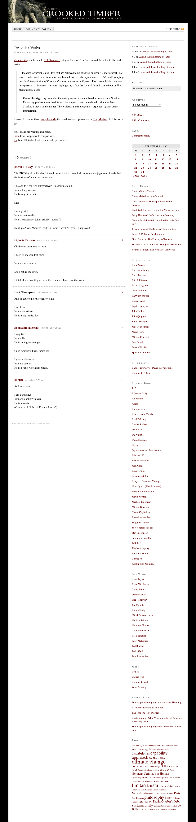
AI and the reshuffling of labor (157, 51)
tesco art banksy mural (163, 805)
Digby (135, 445)
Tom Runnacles (140, 656)
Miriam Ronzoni (140, 337)
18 (156, 163)
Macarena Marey (140, 326)
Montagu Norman (141, 625)
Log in (135, 671)
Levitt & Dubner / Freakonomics (148, 234)
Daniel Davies (139, 594)
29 (135, 172)
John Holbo (138, 311)
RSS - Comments (140, 120)
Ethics (166, 766)
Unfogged (137, 558)
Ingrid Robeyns (140, 306)
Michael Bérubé (140, 620)
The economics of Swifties (145, 712)
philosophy (154, 797)
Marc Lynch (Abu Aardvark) (146, 486)
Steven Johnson (140, 532)
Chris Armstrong (140, 270)
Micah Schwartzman (142, 615)
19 (163, 163)
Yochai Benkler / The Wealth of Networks (153, 249)
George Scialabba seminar (149, 770)
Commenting (21, 60)
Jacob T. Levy (23, 166)
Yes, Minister (100, 119)
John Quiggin (139, 316)
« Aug (136, 175)
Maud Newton (139, 496)
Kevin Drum (138, 470)
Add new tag (137, 745)
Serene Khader (139, 347)
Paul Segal (137, 342)
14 (176, 159)
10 (149, 159)
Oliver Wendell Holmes (163, 793)
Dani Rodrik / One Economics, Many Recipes (155, 210)
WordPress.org (139, 687)
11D (134, 388)
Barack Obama (172, 745)
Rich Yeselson (139, 635)
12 (163, 159)
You (16, 136)
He (15, 140)
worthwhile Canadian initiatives (163, 809)
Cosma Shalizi (139, 424)
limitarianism (145, 785)
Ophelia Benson (24, 240)
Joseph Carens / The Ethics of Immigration (154, 229)
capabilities (141, 753)
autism (161, 745)
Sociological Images (142, 527)
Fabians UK (138, 455)
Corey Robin (138, 589)
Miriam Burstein (140, 507)
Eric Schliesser (139, 280)
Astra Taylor (138, 579)
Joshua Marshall (140, 460)
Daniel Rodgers (155, 766)
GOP (157, 773)
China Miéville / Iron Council (147, 196)
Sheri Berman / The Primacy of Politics (152, 239)
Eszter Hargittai (140, 285)
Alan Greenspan (149, 745)
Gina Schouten (139, 290)
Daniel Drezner (139, 439)
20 (170, 163)
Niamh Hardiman (140, 630)
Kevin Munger (139, 321)
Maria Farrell (138, 331)
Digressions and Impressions (146, 450)
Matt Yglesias (146, 789)
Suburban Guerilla (141, 538)
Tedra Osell (138, 651)
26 (163, 167)
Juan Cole (137, 465)
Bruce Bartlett (163, 749)
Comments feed (140, 682)
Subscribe (173, 29)
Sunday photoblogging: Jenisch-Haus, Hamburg (157, 702)
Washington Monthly (143, 563)
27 (170, 167)
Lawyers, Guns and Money (145, 481)
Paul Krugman (138, 798)
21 (176, 163)
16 (142, 163)
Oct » (144, 175)
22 (135, 167)
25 (156, 167)
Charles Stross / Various (144, 191)
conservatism (140, 766)
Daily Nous (138, 434)
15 (135, 163)
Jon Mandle (138, 605)
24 (149, 167)
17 (149, 163)
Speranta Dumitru (141, 352)
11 (156, 159)
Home (18, 29)
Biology (145, 749)
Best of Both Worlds (142, 414)
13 (170, 159)
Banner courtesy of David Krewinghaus (152, 367)
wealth (145, 809)
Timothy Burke (140, 553)
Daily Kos (137, 429)
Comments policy (39, 29)
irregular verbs (48, 119)
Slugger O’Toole (140, 522)
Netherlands (139, 793)
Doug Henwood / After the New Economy (153, 215)
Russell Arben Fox (141, 517)
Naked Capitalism (141, 512)
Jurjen (18, 379)
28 (176, 167)
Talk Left (136, 543)
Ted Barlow (138, 646)
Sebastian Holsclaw (26, 327)
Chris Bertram (139, 275)
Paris (177, 793)
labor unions (160, 781)
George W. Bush (167, 770)
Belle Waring (138, 265)
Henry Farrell (138, 300)
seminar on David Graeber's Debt (159, 801)
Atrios (135, 403)
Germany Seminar (143, 773)
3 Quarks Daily (139, 393)
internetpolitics (162, 777)
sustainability (142, 805)
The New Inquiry (140, 548)
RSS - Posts (138, 115)
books (152, 749)
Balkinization (139, 409)
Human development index (150, 775)
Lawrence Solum (140, 476)
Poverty (169, 797)
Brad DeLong (139, 419)
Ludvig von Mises (166, 786)
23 (142, 167)
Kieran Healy (138, 610)
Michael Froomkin (141, 501)
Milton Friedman (159, 789)
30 (142, 172)
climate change (149, 761)
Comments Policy (141, 373)
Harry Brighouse (140, 295)
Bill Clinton (136, 749)
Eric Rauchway (140, 599)
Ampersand (138, 398)
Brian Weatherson (141, 584)
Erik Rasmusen (52, 60)
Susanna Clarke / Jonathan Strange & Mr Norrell (157, 244)
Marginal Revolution (143, 491)
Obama (150, 793)
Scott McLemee (140, 640)
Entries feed (138, 676)
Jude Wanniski (146, 781)
